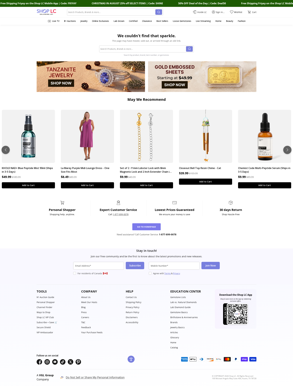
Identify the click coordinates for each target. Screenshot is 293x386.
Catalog (174, 347)
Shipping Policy (133, 302)
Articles (174, 332)
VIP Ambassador (45, 332)
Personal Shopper (46, 302)
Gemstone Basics (179, 312)
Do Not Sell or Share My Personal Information (95, 377)
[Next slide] (287, 150)
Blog (83, 307)
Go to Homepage (146, 226)
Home (173, 342)
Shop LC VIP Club (45, 317)
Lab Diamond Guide (180, 307)
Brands (174, 322)
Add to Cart (28, 185)
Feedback (86, 327)
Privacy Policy (132, 307)
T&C (83, 322)
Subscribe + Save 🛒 (47, 322)
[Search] (158, 12)
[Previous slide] (6, 150)
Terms (167, 273)
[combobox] (111, 12)
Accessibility (132, 322)
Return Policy (132, 312)
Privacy (176, 273)
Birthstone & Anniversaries (184, 317)
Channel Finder (44, 307)
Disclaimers (132, 317)
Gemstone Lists (178, 297)
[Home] (52, 12)
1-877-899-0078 (120, 214)
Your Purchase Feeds (92, 332)
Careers (85, 317)
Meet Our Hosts (89, 302)
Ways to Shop (43, 312)
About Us (85, 297)
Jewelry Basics (177, 327)
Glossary (174, 337)
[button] (57, 291)
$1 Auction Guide (45, 297)
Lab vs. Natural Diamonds (183, 302)
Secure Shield (44, 327)
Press (84, 312)
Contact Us (131, 297)
